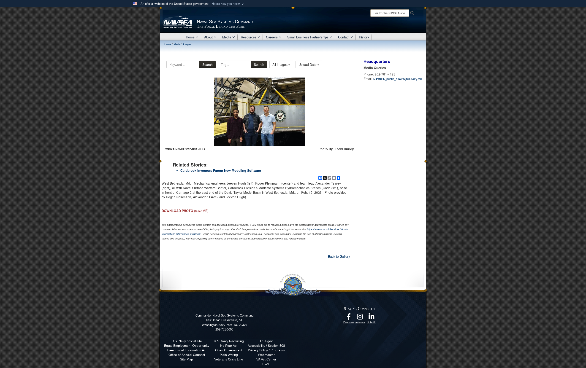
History (364, 37)
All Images (280, 64)
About (208, 37)
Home (190, 37)
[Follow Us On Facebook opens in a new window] (348, 318)
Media (226, 37)
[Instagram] (360, 318)
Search (207, 64)
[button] (228, 3)
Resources (248, 37)
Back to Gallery (339, 256)
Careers (272, 37)
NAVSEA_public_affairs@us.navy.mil (397, 79)
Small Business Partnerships (307, 37)
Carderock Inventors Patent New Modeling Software (220, 170)
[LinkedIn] (371, 318)
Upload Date (307, 64)
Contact (343, 37)
